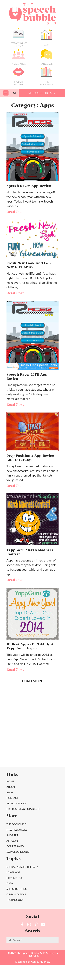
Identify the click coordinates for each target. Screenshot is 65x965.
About (10, 786)
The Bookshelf (46, 83)
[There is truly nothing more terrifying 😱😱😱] (48, 755)
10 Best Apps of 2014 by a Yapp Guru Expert (29, 647)
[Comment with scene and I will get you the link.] (16, 737)
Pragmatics (19, 63)
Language (47, 63)
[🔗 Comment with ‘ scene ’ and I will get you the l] (16, 702)
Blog (9, 792)
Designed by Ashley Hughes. (32, 961)
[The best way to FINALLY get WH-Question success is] (16, 720)
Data (46, 44)
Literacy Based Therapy (18, 44)
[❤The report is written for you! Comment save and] (16, 755)
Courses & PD (15, 846)
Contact (12, 797)
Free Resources (16, 829)
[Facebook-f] (22, 924)
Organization (16, 894)
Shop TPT (12, 835)
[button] (6, 93)
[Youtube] (43, 924)
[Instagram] (29, 924)
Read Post (15, 212)
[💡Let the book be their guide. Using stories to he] (48, 737)
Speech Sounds (16, 888)
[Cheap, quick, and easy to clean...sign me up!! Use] (48, 702)
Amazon (12, 840)
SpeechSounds (18, 83)
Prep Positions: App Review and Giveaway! (30, 458)
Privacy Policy (16, 803)
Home (10, 781)
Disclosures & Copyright (23, 808)
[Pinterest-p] (36, 924)
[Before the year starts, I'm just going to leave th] (48, 720)
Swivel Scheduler (18, 851)
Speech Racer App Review (29, 186)
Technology (15, 899)
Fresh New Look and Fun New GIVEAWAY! (28, 266)
